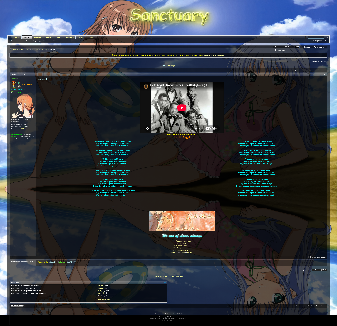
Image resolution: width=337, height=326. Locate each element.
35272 (22, 129)
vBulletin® (169, 317)
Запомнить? (280, 50)
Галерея (37, 37)
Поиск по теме (308, 70)
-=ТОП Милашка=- (182, 243)
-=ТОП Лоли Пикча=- (182, 246)
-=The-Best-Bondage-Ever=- (182, 250)
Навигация (49, 41)
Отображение (320, 70)
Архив (318, 306)
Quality (190, 252)
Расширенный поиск (319, 41)
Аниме (48, 37)
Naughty (174, 252)
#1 (325, 74)
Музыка (35, 49)
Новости (16, 37)
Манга (59, 37)
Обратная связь (301, 306)
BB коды (101, 286)
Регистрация (319, 47)
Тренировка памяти (183, 241)
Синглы (44, 49)
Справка (28, 41)
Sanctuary (311, 306)
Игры (81, 37)
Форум (26, 37)
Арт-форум (25, 49)
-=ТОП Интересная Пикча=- (181, 248)
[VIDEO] (101, 293)
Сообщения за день (17, 41)
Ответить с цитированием (318, 257)
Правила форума (104, 300)
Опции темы (296, 70)
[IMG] (100, 291)
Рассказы (70, 37)
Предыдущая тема (161, 277)
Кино (91, 37)
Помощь (307, 47)
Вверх (324, 270)
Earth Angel (171, 66)
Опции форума (38, 41)
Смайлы (101, 288)
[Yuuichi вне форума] (23, 106)
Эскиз (182, 252)
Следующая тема (176, 277)
